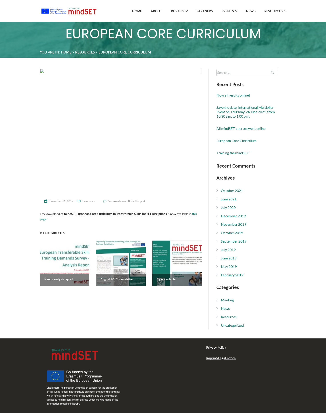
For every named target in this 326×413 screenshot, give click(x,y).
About (156, 11)
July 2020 (228, 207)
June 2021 (228, 199)
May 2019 (229, 266)
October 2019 (232, 233)
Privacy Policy (216, 348)
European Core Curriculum (236, 140)
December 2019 (233, 216)
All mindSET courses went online (240, 128)
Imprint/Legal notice (221, 358)
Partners (204, 11)
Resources (273, 11)
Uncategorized (232, 325)
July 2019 (228, 249)
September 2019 (233, 241)
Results (177, 11)
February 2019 (232, 275)
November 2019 (233, 224)
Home (137, 11)
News (250, 11)
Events (228, 11)
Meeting (227, 300)
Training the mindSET (232, 153)
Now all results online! (233, 95)
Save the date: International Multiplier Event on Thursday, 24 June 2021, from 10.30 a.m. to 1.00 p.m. (245, 111)
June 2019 (228, 258)
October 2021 (232, 190)
